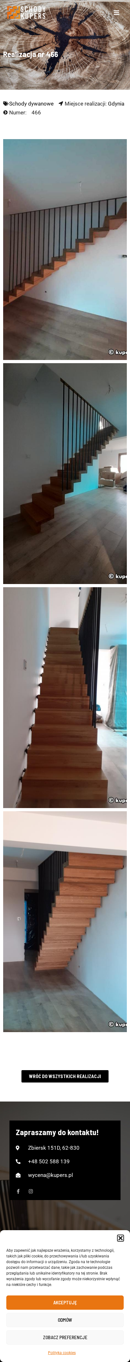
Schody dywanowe (31, 103)
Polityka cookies (62, 1353)
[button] (120, 1238)
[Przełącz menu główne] (116, 12)
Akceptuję (65, 1302)
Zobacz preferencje (65, 1337)
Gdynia (116, 103)
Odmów (65, 1320)
